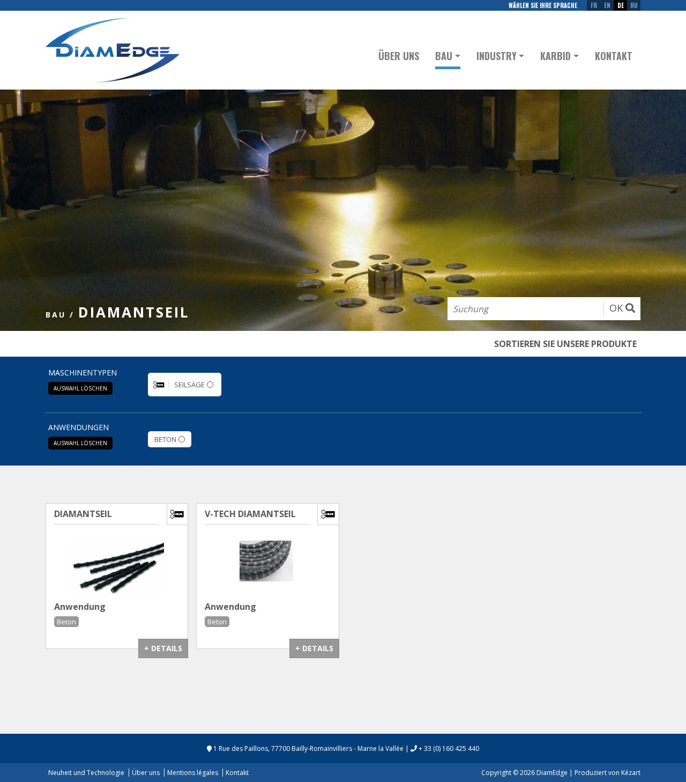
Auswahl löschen (80, 388)
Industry (496, 55)
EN (607, 5)
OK (617, 307)
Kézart (630, 772)
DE (620, 5)
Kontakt (613, 55)
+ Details (163, 648)
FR (594, 5)
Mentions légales (192, 772)
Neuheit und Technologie (86, 772)
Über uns (398, 55)
